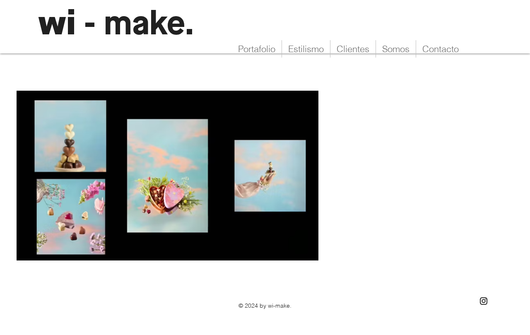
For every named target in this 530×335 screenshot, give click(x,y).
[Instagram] (484, 301)
